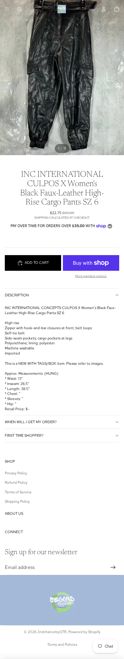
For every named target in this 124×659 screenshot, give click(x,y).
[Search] (19, 9)
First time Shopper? (24, 435)
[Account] (103, 9)
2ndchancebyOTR (52, 631)
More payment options (91, 276)
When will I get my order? (31, 422)
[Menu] (7, 9)
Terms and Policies (62, 644)
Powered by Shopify (84, 631)
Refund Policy (16, 482)
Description (17, 295)
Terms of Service (18, 492)
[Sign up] (113, 567)
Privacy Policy (16, 473)
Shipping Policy (17, 501)
